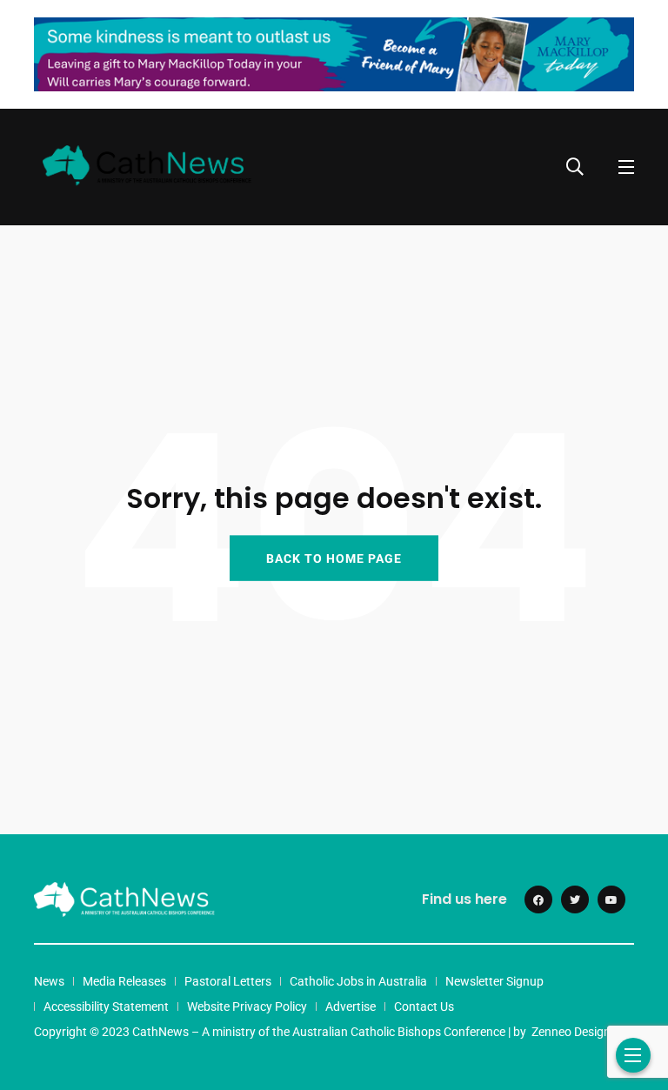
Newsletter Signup (494, 981)
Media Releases (124, 981)
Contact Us (424, 1006)
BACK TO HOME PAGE (334, 558)
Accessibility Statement (106, 1006)
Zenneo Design (571, 1032)
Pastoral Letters (227, 981)
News (49, 981)
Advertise (350, 1006)
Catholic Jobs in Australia (358, 981)
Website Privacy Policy (247, 1006)
